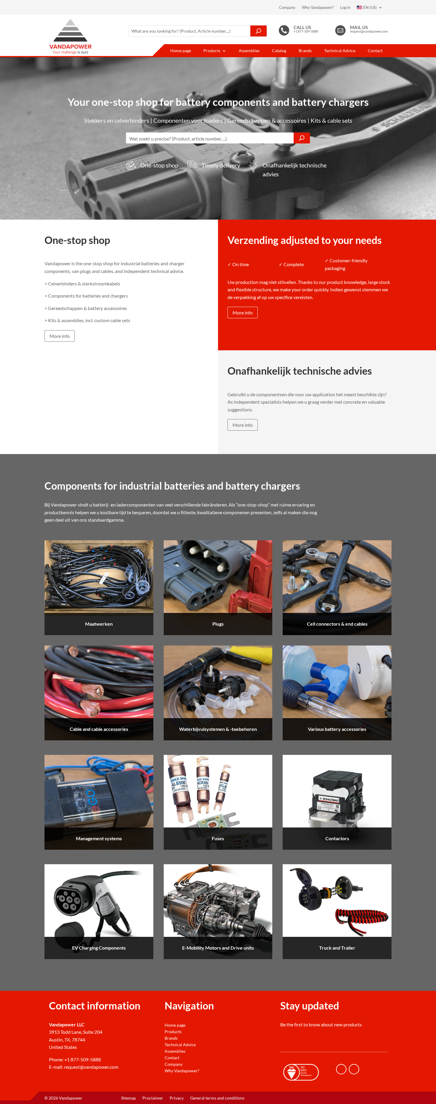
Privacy (177, 1098)
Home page (180, 51)
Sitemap (128, 1098)
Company (287, 7)
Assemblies (249, 51)
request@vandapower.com (91, 1067)
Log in (345, 7)
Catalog (279, 51)
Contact (375, 51)
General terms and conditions (217, 1098)
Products (211, 51)
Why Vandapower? (318, 7)
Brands (305, 51)
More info (60, 336)
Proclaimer (152, 1098)
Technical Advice (339, 51)
